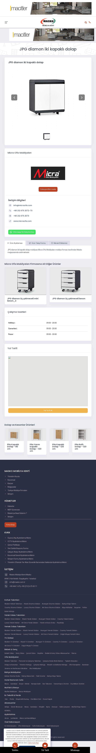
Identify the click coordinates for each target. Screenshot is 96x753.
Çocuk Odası (31, 653)
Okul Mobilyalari (35, 668)
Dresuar (55, 707)
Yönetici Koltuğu (26, 665)
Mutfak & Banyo (11, 687)
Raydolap (60, 623)
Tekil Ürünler (40, 676)
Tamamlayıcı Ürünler (61, 684)
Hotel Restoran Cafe (13, 680)
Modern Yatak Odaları (12, 619)
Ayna (48, 707)
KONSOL (8, 710)
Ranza (74, 653)
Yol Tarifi (45, 750)
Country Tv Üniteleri (60, 642)
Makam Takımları (11, 661)
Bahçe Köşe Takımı (69, 604)
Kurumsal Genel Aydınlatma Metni (20, 555)
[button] (14, 97)
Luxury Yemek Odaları (31, 634)
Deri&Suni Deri (36, 699)
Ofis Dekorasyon (24, 726)
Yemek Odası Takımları (15, 626)
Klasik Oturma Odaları (32, 604)
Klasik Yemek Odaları (31, 630)
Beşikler (40, 653)
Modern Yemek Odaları (13, 630)
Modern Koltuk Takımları (13, 604)
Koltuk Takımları (11, 600)
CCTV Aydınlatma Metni (16, 541)
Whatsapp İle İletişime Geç (23, 232)
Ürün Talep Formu (38, 243)
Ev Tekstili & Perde (12, 695)
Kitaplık (41, 707)
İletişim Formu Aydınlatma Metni (20, 559)
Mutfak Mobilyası (11, 691)
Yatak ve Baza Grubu (47, 623)
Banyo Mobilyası (25, 691)
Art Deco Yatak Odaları (30, 623)
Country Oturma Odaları (13, 607)
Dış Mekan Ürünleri (77, 684)
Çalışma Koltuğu (39, 665)
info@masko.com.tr (17, 582)
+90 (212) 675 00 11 (29, 586)
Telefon (15, 750)
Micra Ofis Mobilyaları (20, 152)
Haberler (10, 506)
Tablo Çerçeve (64, 707)
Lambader (14, 718)
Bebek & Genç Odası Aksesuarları (57, 653)
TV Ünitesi (8, 638)
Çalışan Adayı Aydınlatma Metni (20, 552)
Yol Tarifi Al (48, 410)
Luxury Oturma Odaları (32, 607)
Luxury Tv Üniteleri (76, 642)
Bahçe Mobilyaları (12, 672)
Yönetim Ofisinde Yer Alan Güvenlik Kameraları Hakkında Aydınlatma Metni (36, 562)
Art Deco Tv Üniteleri (12, 646)
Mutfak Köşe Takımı (79, 707)
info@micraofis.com (23, 205)
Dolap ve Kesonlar (11, 665)
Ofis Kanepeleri (74, 665)
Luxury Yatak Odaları (12, 623)
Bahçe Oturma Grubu (12, 676)
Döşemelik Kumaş (22, 699)
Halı (6, 699)
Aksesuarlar (10, 703)
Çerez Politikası (13, 545)
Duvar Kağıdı (47, 699)
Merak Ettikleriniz (60, 243)
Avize (7, 718)
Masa (7, 684)
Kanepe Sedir (36, 684)
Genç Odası (20, 653)
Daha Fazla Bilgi (33, 743)
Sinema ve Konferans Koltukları (16, 668)
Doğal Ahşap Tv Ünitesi (30, 646)
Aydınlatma (9, 714)
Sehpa (7, 707)
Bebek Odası (9, 653)
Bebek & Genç (10, 649)
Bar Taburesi (47, 684)
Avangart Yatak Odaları (47, 619)
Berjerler (77, 607)
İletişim (10, 494)
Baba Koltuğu (9, 611)
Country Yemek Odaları (68, 630)
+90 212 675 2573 (21, 216)
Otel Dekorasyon (53, 726)
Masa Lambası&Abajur (28, 718)
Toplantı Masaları (71, 661)
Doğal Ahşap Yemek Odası (70, 634)
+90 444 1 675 (15, 586)
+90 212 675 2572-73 (23, 210)
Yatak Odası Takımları (14, 615)
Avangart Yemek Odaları (49, 630)
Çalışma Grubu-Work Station (53, 661)
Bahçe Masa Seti (28, 676)
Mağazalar (11, 487)
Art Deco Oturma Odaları (51, 607)
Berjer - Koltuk (24, 684)
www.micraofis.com (23, 221)
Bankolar (85, 665)
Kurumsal (11, 480)
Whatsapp (75, 750)
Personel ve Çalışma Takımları (30, 661)
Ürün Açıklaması (15, 243)
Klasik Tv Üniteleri (27, 642)
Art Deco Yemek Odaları (50, 634)
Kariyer (10, 483)
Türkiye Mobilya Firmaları (17, 490)
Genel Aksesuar (17, 707)
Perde (12, 699)
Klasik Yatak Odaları (29, 619)
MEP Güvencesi (13, 510)
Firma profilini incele (48, 189)
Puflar (84, 607)
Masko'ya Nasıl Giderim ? (17, 513)
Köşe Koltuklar (67, 607)
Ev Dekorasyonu (10, 726)
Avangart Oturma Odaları (51, 604)
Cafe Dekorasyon (38, 726)
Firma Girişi (10, 525)
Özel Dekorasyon (12, 722)
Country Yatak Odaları (66, 619)
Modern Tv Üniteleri (12, 642)
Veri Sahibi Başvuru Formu (17, 548)
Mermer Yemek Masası (13, 634)
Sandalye (13, 684)
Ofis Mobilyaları (11, 657)
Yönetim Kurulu (13, 476)
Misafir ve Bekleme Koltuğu (57, 665)
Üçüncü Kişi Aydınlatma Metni (19, 538)
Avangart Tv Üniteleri (43, 642)
